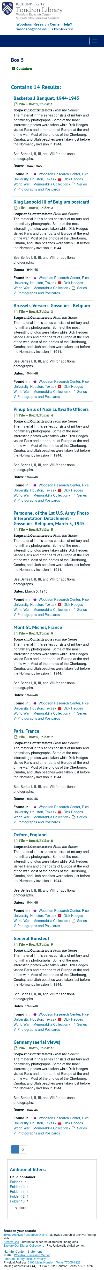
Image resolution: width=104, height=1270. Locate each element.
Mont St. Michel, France (38, 627)
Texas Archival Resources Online (25, 1234)
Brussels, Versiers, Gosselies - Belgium (52, 305)
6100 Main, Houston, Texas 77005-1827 (54, 1262)
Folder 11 (18, 1191)
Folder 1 (17, 1181)
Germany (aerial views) (37, 1042)
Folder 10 (18, 1186)
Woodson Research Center (38, 24)
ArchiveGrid (11, 1242)
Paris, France (26, 731)
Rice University (36, 1258)
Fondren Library (14, 1258)
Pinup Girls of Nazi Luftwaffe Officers (51, 409)
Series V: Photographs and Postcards (50, 186)
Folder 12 (18, 1196)
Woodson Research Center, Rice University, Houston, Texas (51, 176)
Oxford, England (30, 835)
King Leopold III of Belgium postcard (51, 202)
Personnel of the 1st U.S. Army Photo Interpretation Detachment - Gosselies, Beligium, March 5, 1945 (51, 518)
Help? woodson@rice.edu (44, 26)
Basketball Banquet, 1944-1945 (46, 98)
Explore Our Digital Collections (24, 1245)
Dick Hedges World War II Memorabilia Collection (48, 181)
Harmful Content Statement (23, 1251)
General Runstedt (31, 938)
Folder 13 (18, 1201)
